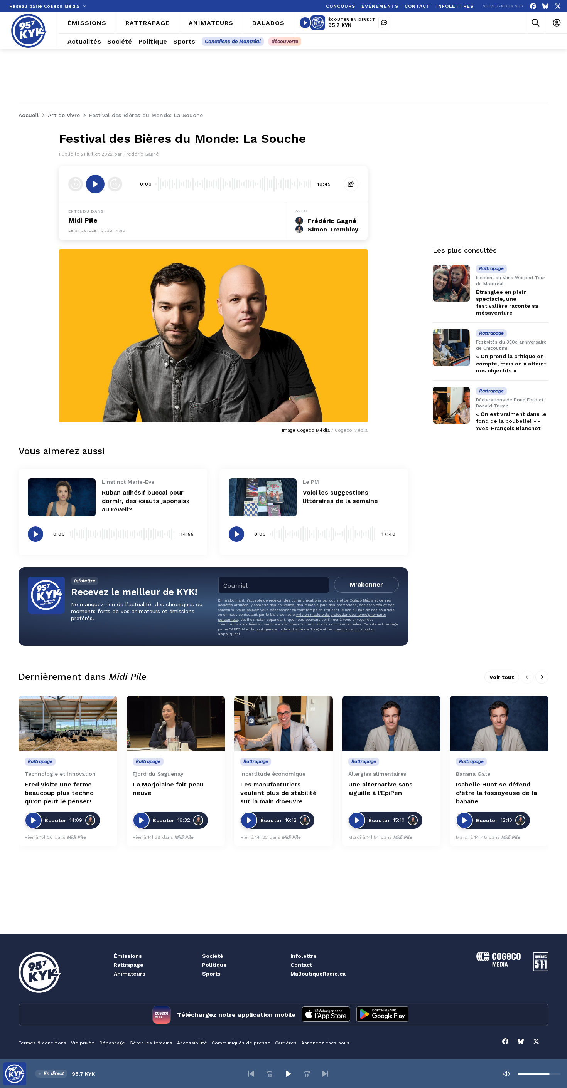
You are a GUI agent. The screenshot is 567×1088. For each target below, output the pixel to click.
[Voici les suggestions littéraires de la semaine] (263, 497)
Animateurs (129, 974)
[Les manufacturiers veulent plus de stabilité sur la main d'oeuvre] (283, 723)
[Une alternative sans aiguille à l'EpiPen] (391, 723)
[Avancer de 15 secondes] (115, 184)
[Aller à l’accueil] (29, 31)
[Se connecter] (556, 23)
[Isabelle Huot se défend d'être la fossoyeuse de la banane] (499, 723)
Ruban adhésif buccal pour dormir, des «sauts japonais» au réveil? (146, 501)
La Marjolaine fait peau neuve (168, 788)
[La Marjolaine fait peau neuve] (176, 723)
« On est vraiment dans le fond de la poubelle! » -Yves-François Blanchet (511, 421)
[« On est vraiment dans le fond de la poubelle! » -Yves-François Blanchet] (451, 405)
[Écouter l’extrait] (95, 184)
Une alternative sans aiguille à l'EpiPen (380, 788)
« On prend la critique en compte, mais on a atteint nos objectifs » (511, 364)
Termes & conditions (42, 1043)
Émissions (128, 956)
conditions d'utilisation (355, 629)
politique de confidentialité (279, 629)
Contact (301, 965)
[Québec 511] (540, 969)
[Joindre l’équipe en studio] (384, 22)
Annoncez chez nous (325, 1043)
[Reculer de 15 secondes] (75, 184)
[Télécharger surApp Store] (326, 1014)
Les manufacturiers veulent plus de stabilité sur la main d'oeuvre (278, 793)
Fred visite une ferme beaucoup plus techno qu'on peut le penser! (59, 793)
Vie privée (82, 1043)
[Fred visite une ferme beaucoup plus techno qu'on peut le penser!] (68, 723)
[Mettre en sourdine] (506, 1073)
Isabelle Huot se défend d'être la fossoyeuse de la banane (496, 793)
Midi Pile (83, 220)
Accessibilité (192, 1043)
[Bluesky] (545, 6)
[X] (558, 6)
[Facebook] (533, 6)
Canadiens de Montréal (233, 41)
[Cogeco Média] (498, 964)
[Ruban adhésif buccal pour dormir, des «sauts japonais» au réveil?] (62, 497)
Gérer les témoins (151, 1043)
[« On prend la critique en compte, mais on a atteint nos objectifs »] (451, 347)
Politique (214, 965)
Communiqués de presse (241, 1043)
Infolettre (303, 956)
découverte (285, 41)
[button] (251, 1073)
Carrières (286, 1043)
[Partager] (351, 184)
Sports (211, 974)
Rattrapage (128, 965)
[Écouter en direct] (305, 23)
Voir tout (501, 677)
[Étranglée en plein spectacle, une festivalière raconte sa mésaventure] (451, 283)
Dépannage (112, 1043)
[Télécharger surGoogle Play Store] (382, 1014)
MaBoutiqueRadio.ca (318, 974)
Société (212, 956)
